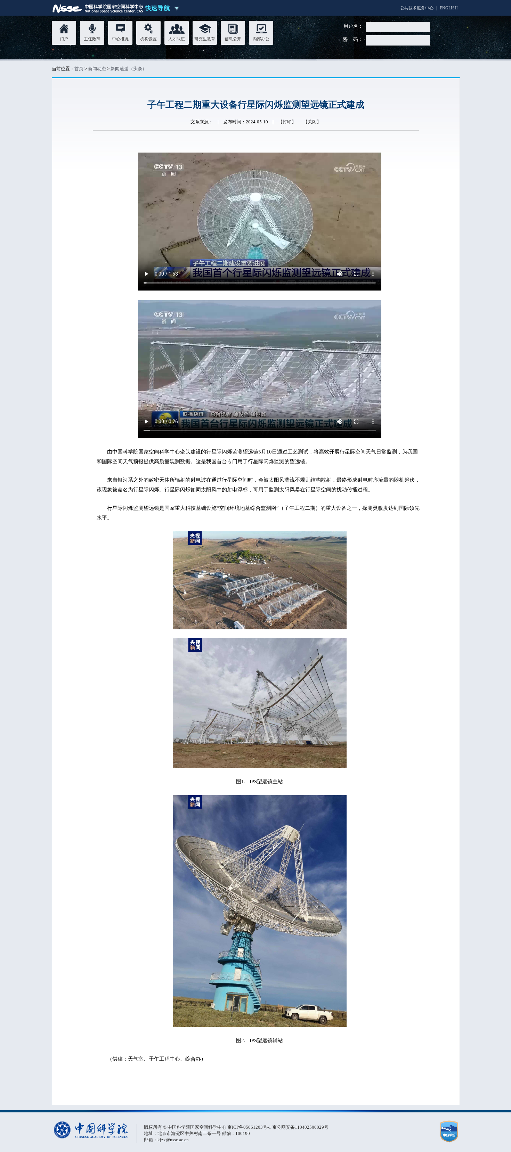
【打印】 (287, 121)
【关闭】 (312, 121)
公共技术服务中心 (416, 8)
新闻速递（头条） (129, 68)
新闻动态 (97, 68)
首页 (78, 68)
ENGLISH (449, 8)
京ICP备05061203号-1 (249, 1127)
